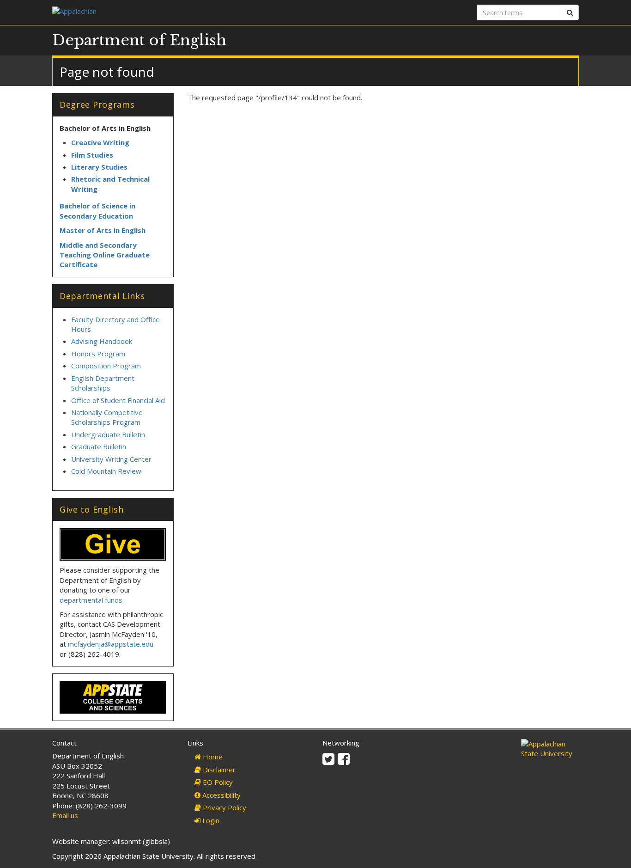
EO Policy (217, 782)
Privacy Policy (223, 807)
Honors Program (98, 353)
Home (212, 756)
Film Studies (92, 154)
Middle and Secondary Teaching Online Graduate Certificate (105, 254)
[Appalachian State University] (180, 12)
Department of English (139, 40)
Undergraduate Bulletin (108, 434)
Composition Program (106, 365)
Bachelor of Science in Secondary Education (97, 210)
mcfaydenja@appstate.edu (110, 643)
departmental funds (91, 600)
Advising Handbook (101, 341)
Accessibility (220, 795)
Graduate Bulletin (98, 446)
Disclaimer (218, 769)
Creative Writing (100, 142)
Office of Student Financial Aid (118, 400)
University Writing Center (111, 459)
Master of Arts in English (103, 230)
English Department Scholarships (102, 382)
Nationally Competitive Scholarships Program (107, 417)
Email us (65, 815)
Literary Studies (99, 166)
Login (209, 820)
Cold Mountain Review (106, 471)
